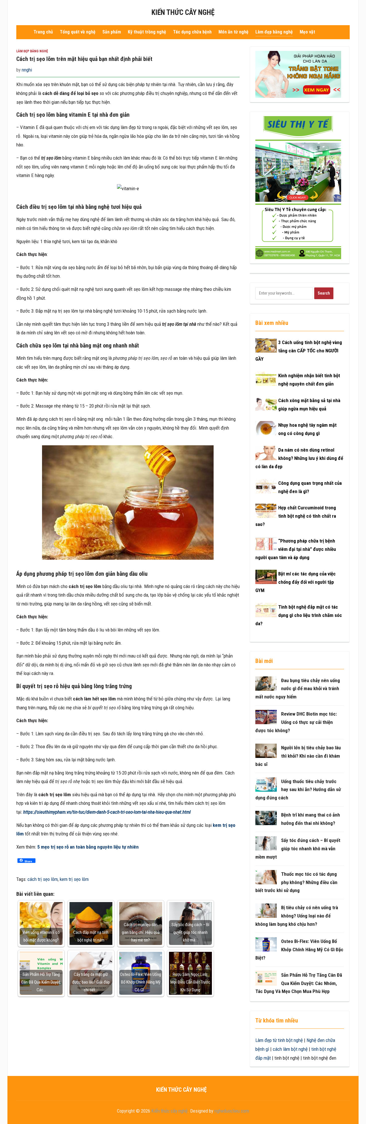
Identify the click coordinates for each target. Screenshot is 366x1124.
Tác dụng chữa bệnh (192, 32)
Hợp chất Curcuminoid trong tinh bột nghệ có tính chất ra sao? (295, 516)
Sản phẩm (111, 32)
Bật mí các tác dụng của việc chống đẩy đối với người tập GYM (295, 582)
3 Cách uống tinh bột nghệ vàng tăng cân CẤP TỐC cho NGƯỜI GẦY (298, 350)
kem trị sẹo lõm (74, 879)
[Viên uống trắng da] (298, 74)
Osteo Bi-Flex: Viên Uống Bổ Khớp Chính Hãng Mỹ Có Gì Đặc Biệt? (299, 949)
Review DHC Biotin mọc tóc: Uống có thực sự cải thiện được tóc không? (296, 722)
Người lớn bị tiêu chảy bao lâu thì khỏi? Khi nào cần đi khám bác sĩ (298, 756)
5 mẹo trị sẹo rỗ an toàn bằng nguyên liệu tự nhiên (88, 847)
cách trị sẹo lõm (42, 879)
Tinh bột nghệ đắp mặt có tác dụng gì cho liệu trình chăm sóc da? (298, 615)
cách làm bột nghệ (290, 1049)
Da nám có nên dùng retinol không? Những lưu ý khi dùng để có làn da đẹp (299, 458)
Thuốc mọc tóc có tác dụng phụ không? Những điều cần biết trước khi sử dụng (296, 882)
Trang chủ (43, 32)
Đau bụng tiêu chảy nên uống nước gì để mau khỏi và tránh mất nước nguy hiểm (297, 689)
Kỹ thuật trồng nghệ (147, 32)
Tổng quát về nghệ (78, 32)
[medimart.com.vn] (298, 187)
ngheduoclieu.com (231, 1111)
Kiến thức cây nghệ (183, 12)
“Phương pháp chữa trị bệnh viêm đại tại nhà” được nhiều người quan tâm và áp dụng (295, 549)
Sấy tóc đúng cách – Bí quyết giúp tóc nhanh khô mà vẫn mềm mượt (297, 848)
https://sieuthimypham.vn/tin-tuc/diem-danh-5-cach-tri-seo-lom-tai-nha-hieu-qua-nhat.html (107, 812)
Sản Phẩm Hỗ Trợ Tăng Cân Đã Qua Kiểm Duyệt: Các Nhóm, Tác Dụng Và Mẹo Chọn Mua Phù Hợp (298, 983)
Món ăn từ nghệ (233, 32)
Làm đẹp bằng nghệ (274, 32)
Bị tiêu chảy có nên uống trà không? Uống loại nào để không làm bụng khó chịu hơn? (296, 916)
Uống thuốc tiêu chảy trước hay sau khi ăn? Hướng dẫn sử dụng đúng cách (298, 790)
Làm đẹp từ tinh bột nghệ (279, 1040)
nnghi (27, 70)
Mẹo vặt (307, 32)
